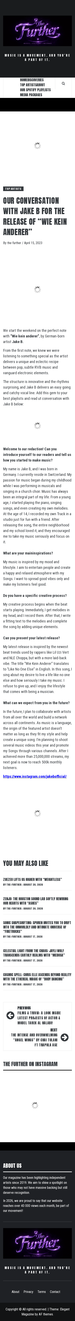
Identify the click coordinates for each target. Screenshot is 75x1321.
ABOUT (41, 84)
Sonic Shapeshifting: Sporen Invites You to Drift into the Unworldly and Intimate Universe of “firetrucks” (37, 927)
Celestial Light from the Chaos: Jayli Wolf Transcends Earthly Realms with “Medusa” (34, 953)
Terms (42, 1292)
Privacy (28, 1292)
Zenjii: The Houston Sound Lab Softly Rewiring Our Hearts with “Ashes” (35, 901)
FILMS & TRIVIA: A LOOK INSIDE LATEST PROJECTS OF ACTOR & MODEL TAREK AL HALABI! (39, 1015)
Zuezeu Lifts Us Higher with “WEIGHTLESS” (32, 879)
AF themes (46, 1314)
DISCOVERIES (35, 79)
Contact (55, 1292)
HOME (23, 79)
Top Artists (13, 189)
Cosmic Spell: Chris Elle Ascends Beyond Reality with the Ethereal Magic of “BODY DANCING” (37, 976)
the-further (14, 243)
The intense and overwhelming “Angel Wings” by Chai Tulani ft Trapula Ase (34, 1037)
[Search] (63, 83)
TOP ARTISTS (28, 84)
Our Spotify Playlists (35, 89)
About (15, 1292)
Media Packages (31, 94)
